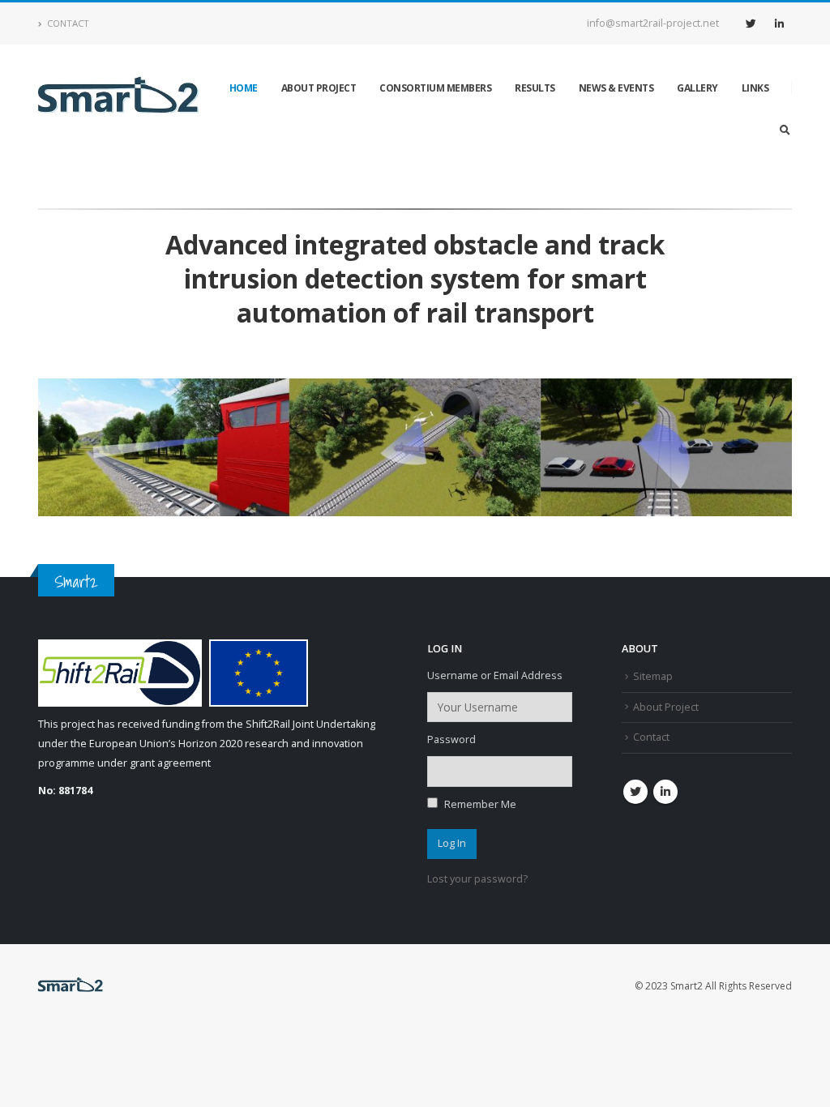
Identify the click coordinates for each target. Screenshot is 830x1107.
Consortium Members (435, 88)
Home (243, 88)
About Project (319, 88)
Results (535, 88)
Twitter (635, 792)
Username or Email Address (495, 675)
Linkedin (665, 792)
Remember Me (479, 804)
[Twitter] (750, 23)
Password (451, 739)
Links (755, 88)
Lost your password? (477, 879)
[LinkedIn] (779, 23)
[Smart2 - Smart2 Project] (118, 98)
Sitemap (653, 676)
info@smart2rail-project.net (653, 23)
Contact (68, 23)
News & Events (616, 88)
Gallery (697, 88)
